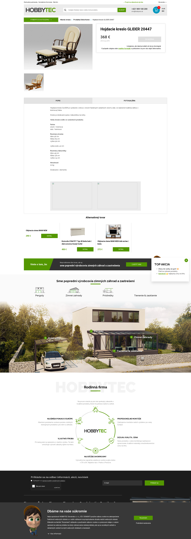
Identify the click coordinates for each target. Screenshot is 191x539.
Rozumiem (143, 518)
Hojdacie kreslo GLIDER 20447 (103, 20)
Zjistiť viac (136, 264)
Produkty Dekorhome (81, 20)
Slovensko (161, 2)
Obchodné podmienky (31, 2)
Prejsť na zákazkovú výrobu (133, 2)
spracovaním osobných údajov (53, 481)
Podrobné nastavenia (143, 523)
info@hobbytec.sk (137, 11)
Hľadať (122, 10)
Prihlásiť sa (154, 483)
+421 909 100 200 (139, 9)
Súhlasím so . (49, 481)
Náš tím (55, 2)
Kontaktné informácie (45, 2)
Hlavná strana (65, 20)
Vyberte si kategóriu (39, 20)
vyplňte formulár (124, 48)
